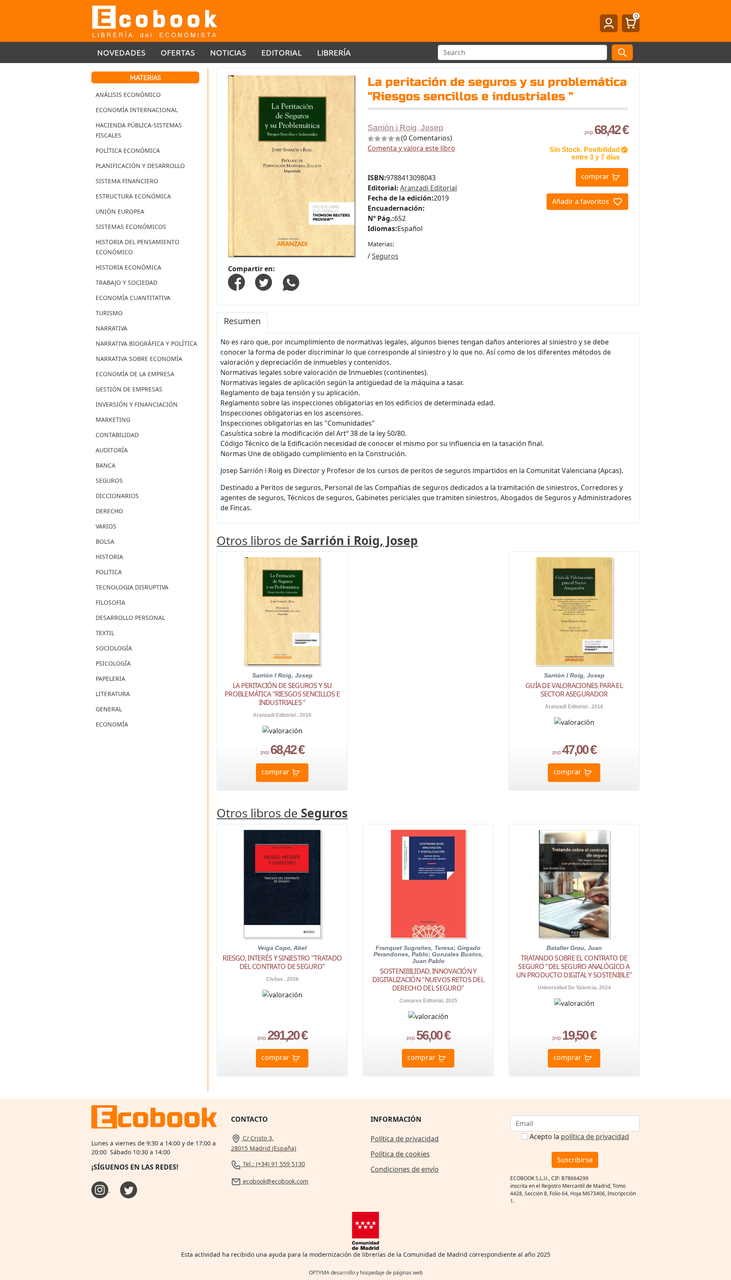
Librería (334, 52)
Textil (105, 633)
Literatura (113, 694)
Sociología (114, 648)
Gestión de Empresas (129, 389)
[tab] (242, 322)
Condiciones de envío (405, 1169)
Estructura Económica (133, 196)
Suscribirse (575, 1159)
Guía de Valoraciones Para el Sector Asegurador (574, 689)
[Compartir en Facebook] (236, 281)
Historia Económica (128, 267)
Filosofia (110, 602)
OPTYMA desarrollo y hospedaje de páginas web (366, 1272)
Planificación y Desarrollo (140, 166)
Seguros (109, 480)
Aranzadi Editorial (428, 188)
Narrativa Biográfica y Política (146, 343)
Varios (106, 526)
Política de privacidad (405, 1138)
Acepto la (579, 1136)
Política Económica (128, 150)
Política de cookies (400, 1154)
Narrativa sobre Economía (139, 359)
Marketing (113, 420)
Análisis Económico (128, 95)
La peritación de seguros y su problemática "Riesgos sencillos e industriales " (282, 694)
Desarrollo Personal (130, 618)
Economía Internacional (137, 110)
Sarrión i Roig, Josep (405, 127)
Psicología (113, 663)
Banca (105, 465)
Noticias (228, 52)
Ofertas (178, 52)
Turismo (109, 313)
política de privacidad (595, 1136)
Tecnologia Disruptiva (132, 587)
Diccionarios (117, 496)
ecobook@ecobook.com (274, 1181)
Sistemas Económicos (131, 227)
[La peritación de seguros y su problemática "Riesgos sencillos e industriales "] (282, 611)
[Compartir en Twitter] (263, 281)
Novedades (121, 52)
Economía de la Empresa (135, 374)
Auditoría (112, 450)
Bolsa (105, 541)
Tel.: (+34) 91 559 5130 (273, 1164)
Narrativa (111, 328)
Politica (109, 572)
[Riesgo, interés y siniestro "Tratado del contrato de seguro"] (282, 883)
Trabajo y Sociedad (126, 282)
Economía (112, 724)
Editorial (281, 52)
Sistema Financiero (127, 181)
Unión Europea (120, 211)
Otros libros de (317, 540)
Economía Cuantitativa (133, 298)
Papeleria (110, 678)
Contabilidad (117, 435)
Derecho (109, 511)
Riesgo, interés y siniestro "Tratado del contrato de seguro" (282, 962)
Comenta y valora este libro (411, 148)
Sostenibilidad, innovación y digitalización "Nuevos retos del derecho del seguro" (428, 979)
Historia (109, 557)
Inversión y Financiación (137, 404)
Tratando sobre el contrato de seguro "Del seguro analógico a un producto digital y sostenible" (574, 966)
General (109, 709)
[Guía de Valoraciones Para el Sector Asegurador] (574, 611)
